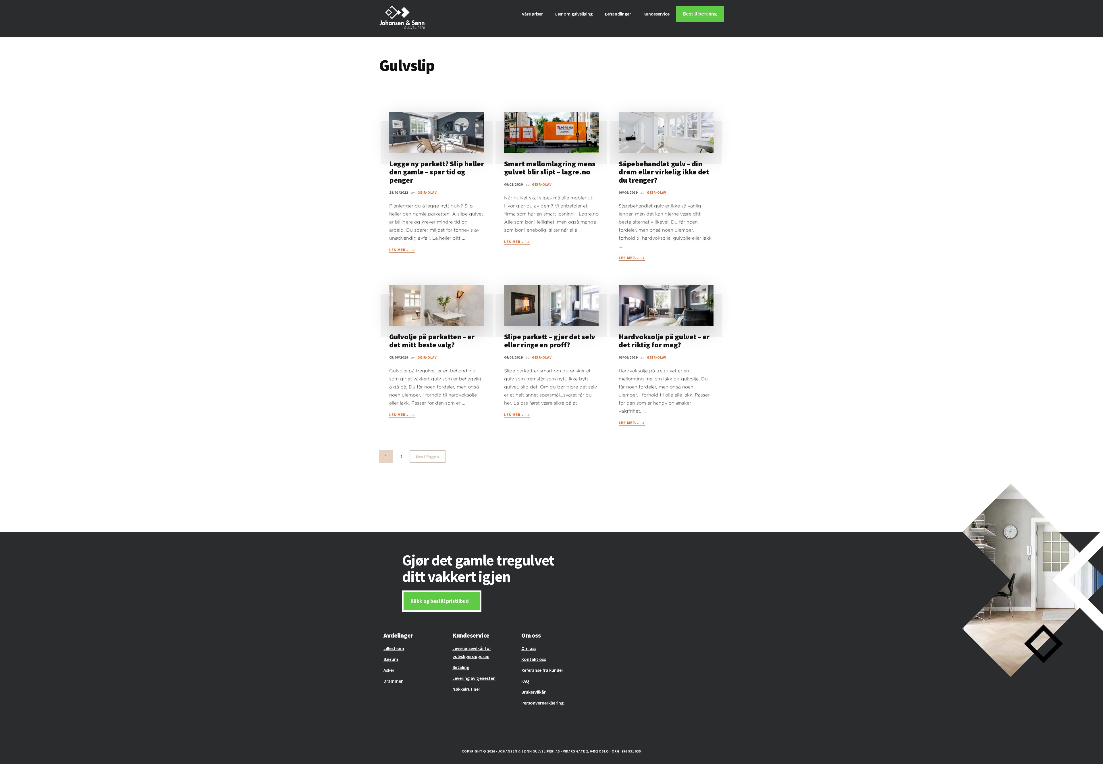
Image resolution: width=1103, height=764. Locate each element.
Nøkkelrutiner (466, 689)
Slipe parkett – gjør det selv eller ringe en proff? (549, 341)
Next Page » (427, 458)
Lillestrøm (393, 648)
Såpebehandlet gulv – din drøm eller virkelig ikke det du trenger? (664, 172)
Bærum (390, 659)
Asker (388, 670)
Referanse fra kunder (542, 670)
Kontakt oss (533, 659)
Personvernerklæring (542, 703)
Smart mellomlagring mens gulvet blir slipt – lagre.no (549, 168)
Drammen (393, 681)
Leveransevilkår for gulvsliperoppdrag (471, 652)
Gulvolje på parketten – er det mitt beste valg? (431, 341)
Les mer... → (402, 250)
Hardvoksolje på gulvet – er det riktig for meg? (664, 341)
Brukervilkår (533, 692)
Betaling (460, 667)
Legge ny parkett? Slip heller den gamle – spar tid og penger (436, 172)
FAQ (525, 681)
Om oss (528, 648)
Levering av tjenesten (473, 678)
